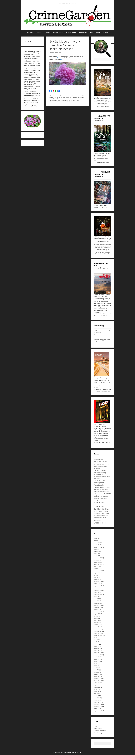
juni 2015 (96, 691)
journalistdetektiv (98, 491)
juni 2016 (96, 665)
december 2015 (98, 678)
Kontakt (98, 32)
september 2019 (98, 594)
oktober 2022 (97, 562)
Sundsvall (96, 511)
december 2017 (98, 629)
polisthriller (105, 496)
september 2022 (98, 564)
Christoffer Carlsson (102, 463)
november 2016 (98, 655)
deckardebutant (108, 464)
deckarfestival (104, 466)
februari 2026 (97, 542)
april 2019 (96, 598)
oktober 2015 (97, 682)
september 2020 (98, 586)
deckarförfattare (98, 474)
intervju (106, 489)
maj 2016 (96, 667)
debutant (96, 465)
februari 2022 (97, 568)
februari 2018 (97, 624)
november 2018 (98, 607)
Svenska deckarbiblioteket (78, 97)
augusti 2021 (97, 573)
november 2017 (98, 631)
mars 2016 (97, 672)
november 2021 (98, 570)
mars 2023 (97, 560)
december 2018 (98, 605)
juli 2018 (96, 616)
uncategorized (100, 523)
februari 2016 (97, 674)
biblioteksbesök (98, 459)
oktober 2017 (97, 633)
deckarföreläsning (100, 470)
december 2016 (98, 652)
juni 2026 (96, 538)
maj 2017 (96, 642)
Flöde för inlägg (98, 728)
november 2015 (98, 680)
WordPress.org (98, 733)
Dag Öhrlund (53, 96)
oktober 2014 (97, 708)
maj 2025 (96, 549)
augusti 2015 (97, 687)
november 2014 (98, 706)
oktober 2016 (97, 657)
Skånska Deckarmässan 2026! (102, 337)
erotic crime (65, 96)
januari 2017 (97, 650)
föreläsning (107, 487)
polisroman (106, 493)
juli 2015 (96, 689)
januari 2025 (97, 553)
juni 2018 (96, 618)
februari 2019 (97, 603)
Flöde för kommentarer (100, 730)
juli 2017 (96, 637)
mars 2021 (97, 579)
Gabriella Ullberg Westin (80, 96)
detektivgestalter (99, 480)
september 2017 (98, 635)
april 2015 (96, 695)
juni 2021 (96, 577)
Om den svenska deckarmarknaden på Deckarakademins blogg (64, 100)
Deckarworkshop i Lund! (100, 334)
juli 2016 (96, 663)
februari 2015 (97, 700)
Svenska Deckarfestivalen (30, 91)
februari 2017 (97, 648)
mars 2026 (97, 540)
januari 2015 (97, 702)
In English (105, 32)
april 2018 (96, 620)
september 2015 (98, 685)
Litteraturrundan (35, 104)
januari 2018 (97, 626)
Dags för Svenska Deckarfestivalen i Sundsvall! (61, 102)
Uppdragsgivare (83, 32)
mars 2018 (97, 622)
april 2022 (96, 566)
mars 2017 (97, 646)
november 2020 (98, 581)
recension (99, 502)
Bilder (91, 32)
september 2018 (98, 611)
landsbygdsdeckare (98, 493)
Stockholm (98, 509)
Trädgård (39, 32)
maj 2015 (96, 693)
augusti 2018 (97, 614)
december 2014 (98, 704)
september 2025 (98, 547)
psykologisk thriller (104, 498)
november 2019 (98, 590)
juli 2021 (96, 575)
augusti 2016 (97, 661)
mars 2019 (97, 601)
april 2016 (96, 670)
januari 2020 (97, 588)
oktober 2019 (97, 592)
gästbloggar (62, 97)
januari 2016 (97, 676)
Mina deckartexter (57, 32)
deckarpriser (106, 476)
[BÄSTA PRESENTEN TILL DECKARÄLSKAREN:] (102, 283)
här (61, 59)
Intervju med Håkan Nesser (101, 343)
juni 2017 (96, 639)
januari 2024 (97, 555)
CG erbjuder (47, 32)
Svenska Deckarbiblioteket (55, 58)
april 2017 (96, 644)
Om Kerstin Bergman (71, 32)
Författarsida (30, 32)
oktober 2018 (97, 609)
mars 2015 (97, 698)
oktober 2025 (97, 545)
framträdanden (99, 485)
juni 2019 (96, 596)
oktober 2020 (97, 583)
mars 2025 (97, 551)
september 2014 (98, 711)
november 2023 (98, 558)
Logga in (96, 726)
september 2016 (98, 659)
